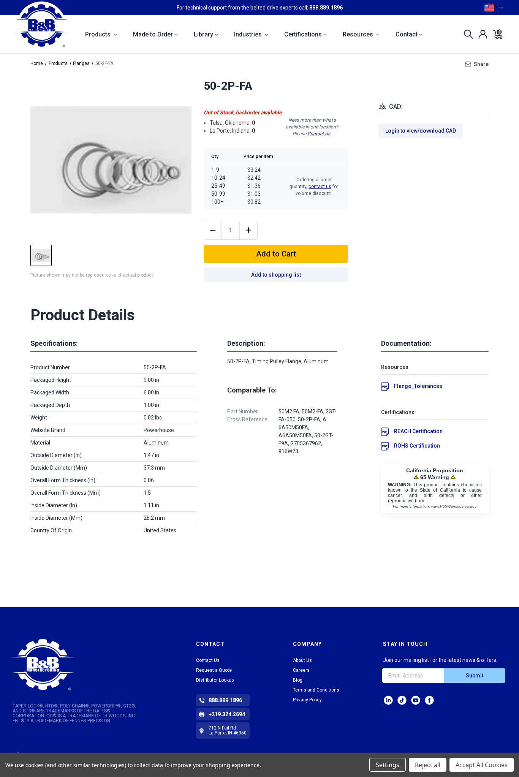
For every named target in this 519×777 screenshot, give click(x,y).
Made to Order (153, 34)
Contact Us (318, 133)
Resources (359, 34)
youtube (415, 700)
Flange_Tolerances (418, 386)
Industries (248, 34)
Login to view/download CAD (420, 131)
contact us (320, 186)
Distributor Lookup (215, 680)
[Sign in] (480, 34)
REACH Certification (418, 431)
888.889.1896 (326, 8)
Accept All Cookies (482, 765)
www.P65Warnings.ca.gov (453, 506)
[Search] (466, 34)
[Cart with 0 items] (496, 34)
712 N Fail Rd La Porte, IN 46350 (228, 730)
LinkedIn (388, 700)
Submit (474, 676)
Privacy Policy (307, 700)
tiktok (402, 700)
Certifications (303, 34)
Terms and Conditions (316, 690)
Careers (301, 670)
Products (98, 34)
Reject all (427, 765)
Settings (387, 765)
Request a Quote (214, 670)
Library (203, 34)
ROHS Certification (417, 446)
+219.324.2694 (227, 714)
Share (481, 64)
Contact (407, 34)
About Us (302, 660)
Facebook (429, 700)
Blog (297, 680)
